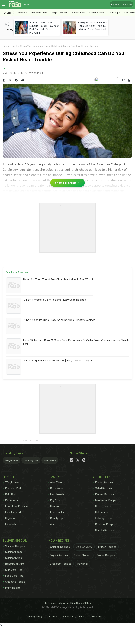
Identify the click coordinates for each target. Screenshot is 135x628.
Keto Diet (10, 494)
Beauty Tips (57, 518)
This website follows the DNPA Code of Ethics (67, 603)
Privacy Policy (35, 616)
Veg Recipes (101, 477)
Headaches (12, 524)
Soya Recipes (103, 506)
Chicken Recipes (60, 546)
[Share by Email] (123, 80)
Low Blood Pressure (17, 506)
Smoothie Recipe (15, 581)
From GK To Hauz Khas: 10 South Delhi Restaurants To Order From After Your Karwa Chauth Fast (76, 342)
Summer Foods (13, 551)
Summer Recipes (15, 546)
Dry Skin (55, 500)
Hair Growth (57, 494)
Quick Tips (114, 12)
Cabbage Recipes (105, 518)
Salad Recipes (103, 488)
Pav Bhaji (82, 563)
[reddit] (22, 80)
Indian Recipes (58, 540)
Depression (12, 500)
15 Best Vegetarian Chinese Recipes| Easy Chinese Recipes (57, 360)
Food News (50, 460)
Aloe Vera (56, 482)
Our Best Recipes (17, 272)
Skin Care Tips (13, 569)
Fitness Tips (96, 12)
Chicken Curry (84, 546)
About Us (52, 616)
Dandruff (55, 506)
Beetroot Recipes (105, 524)
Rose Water (57, 488)
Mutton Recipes (107, 546)
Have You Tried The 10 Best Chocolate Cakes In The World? (58, 279)
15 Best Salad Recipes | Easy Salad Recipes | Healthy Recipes (59, 319)
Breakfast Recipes (60, 563)
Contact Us (96, 616)
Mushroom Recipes (106, 500)
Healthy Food (13, 512)
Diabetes (22, 12)
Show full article (66, 182)
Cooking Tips (31, 460)
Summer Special (15, 540)
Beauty (53, 477)
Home (6, 46)
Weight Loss (79, 12)
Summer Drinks (13, 557)
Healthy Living (39, 12)
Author (81, 616)
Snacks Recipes (104, 530)
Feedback (68, 616)
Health (6, 12)
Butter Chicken (82, 555)
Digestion (10, 518)
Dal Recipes (102, 512)
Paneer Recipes (104, 494)
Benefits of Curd (14, 563)
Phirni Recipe (13, 587)
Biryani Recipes (59, 555)
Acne (53, 524)
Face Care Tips (14, 575)
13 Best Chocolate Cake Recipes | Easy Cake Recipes (54, 299)
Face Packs (57, 512)
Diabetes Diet (13, 488)
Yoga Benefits (59, 12)
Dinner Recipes (104, 482)
